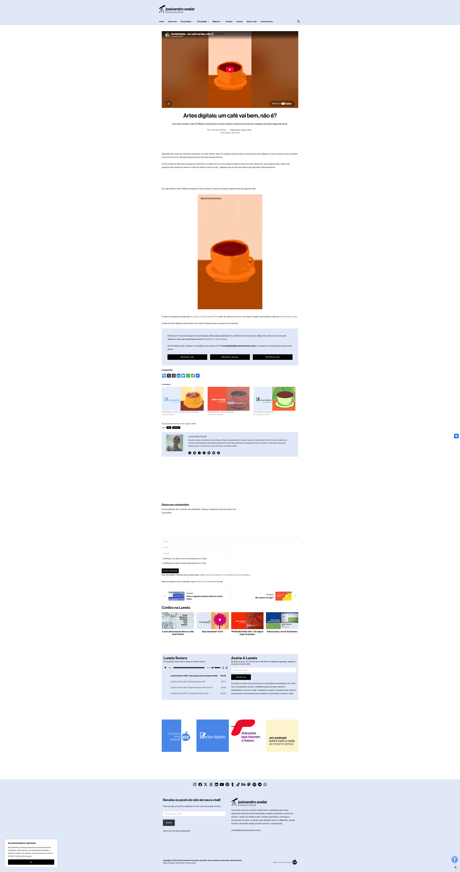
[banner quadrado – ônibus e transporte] (247, 735)
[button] (192, 21)
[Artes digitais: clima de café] (275, 399)
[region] (31, 853)
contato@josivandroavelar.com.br (246, 830)
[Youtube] (213, 452)
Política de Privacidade (23, 856)
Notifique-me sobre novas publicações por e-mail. (185, 563)
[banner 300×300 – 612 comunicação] (178, 735)
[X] (199, 452)
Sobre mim (172, 21)
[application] (196, 667)
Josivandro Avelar (218, 130)
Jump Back (223, 667)
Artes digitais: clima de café (263, 412)
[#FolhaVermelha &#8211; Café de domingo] (229, 399)
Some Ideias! (186, 21)
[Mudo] (212, 667)
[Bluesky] (208, 452)
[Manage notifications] (455, 867)
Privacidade (202, 21)
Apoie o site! (252, 21)
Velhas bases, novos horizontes (282, 631)
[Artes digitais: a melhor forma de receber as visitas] (183, 399)
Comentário (167, 513)
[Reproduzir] (165, 667)
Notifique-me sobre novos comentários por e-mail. (185, 558)
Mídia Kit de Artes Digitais (216, 339)
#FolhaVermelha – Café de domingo (221, 412)
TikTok (215, 317)
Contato (239, 21)
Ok (31, 862)
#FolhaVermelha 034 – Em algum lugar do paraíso (247, 633)
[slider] (188, 667)
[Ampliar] (259, 197)
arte (169, 427)
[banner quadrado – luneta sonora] (282, 735)
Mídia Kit (216, 21)
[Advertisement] (257, 8)
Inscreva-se (241, 677)
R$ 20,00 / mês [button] (187, 357)
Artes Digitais (225, 133)
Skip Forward (227, 667)
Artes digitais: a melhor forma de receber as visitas (180, 412)
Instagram (237, 317)
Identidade (235, 133)
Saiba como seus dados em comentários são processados (225, 575)
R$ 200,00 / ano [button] (273, 357)
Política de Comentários (206, 581)
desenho (176, 427)
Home (161, 21)
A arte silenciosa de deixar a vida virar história (178, 633)
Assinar (169, 822)
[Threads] (204, 452)
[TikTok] (218, 452)
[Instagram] (189, 452)
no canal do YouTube (199, 317)
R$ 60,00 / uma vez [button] (230, 357)
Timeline (229, 21)
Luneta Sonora (266, 21)
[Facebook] (194, 452)
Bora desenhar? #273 (212, 631)
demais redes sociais (288, 317)
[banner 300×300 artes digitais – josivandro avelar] (212, 735)
